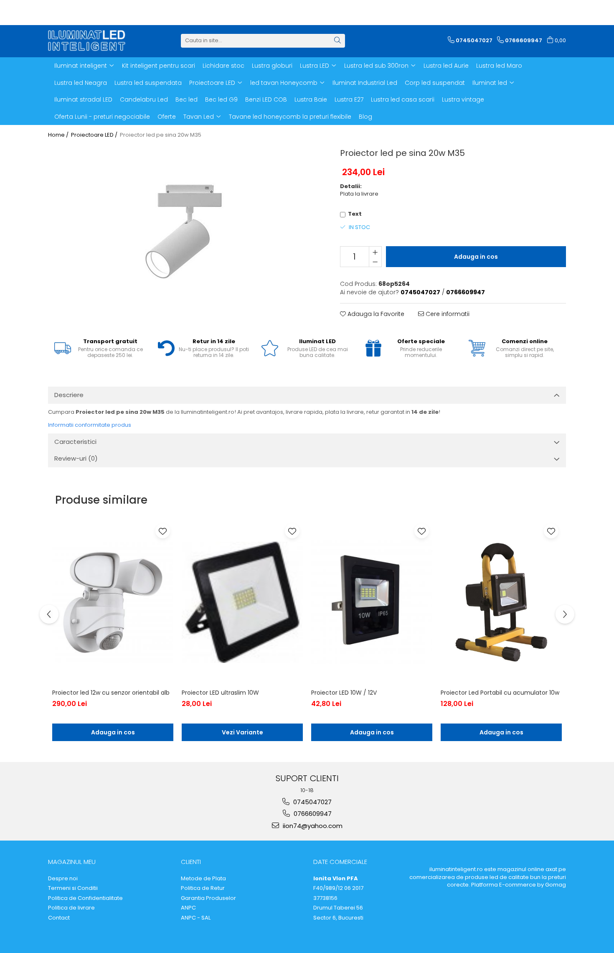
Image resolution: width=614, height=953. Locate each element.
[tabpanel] (183, 230)
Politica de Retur (203, 888)
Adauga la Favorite (375, 314)
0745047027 (312, 802)
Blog (365, 116)
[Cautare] (337, 41)
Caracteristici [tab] (75, 441)
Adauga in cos (476, 256)
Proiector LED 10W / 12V (344, 692)
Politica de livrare (71, 908)
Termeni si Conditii (73, 888)
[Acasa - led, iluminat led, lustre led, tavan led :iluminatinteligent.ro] (90, 40)
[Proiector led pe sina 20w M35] (183, 230)
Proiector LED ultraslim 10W (220, 692)
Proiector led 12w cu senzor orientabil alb (111, 692)
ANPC (188, 908)
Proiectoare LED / (95, 135)
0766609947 (312, 813)
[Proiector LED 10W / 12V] (371, 602)
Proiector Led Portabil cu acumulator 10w (500, 692)
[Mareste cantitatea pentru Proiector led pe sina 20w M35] (375, 251)
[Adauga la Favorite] (162, 531)
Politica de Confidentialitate (85, 898)
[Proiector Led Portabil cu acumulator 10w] (501, 602)
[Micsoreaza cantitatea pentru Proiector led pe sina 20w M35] (375, 261)
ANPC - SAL (196, 918)
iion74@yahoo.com (312, 825)
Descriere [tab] (69, 394)
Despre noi (63, 878)
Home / (59, 135)
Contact (59, 918)
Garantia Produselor (208, 898)
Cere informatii (446, 314)
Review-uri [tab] (76, 458)
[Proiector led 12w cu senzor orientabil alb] (112, 602)
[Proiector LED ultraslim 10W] (242, 602)
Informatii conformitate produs (89, 425)
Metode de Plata (203, 878)
